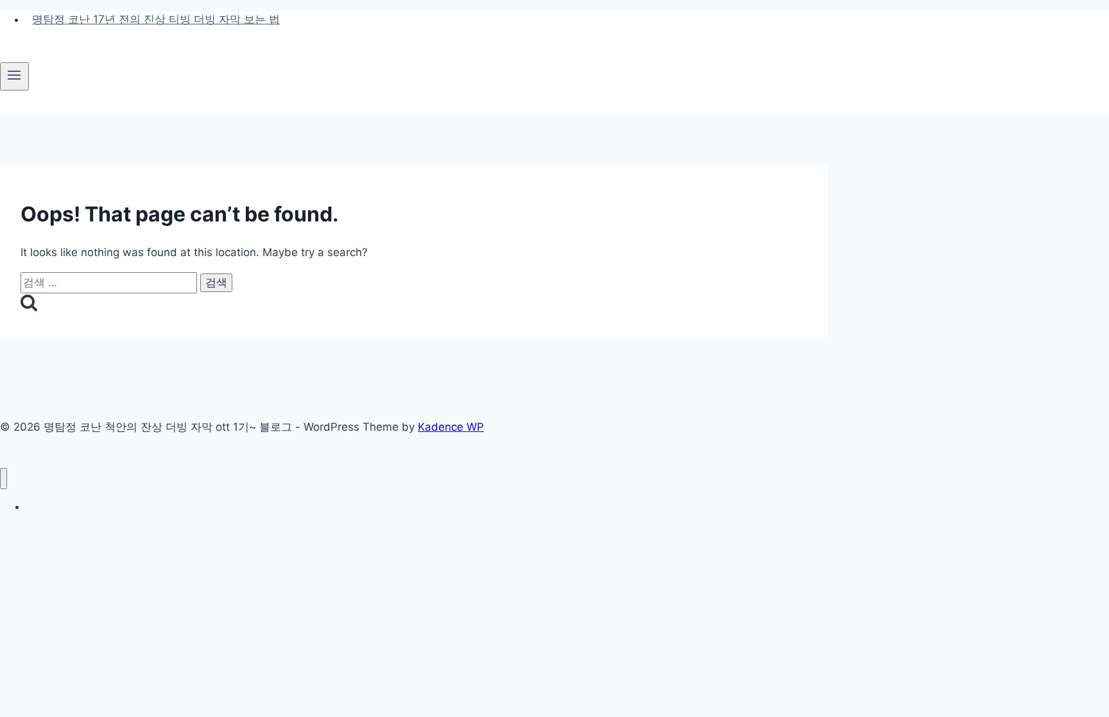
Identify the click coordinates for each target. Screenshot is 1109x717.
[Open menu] (14, 76)
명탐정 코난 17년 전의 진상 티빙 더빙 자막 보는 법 (156, 19)
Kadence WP (451, 426)
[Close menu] (3, 478)
